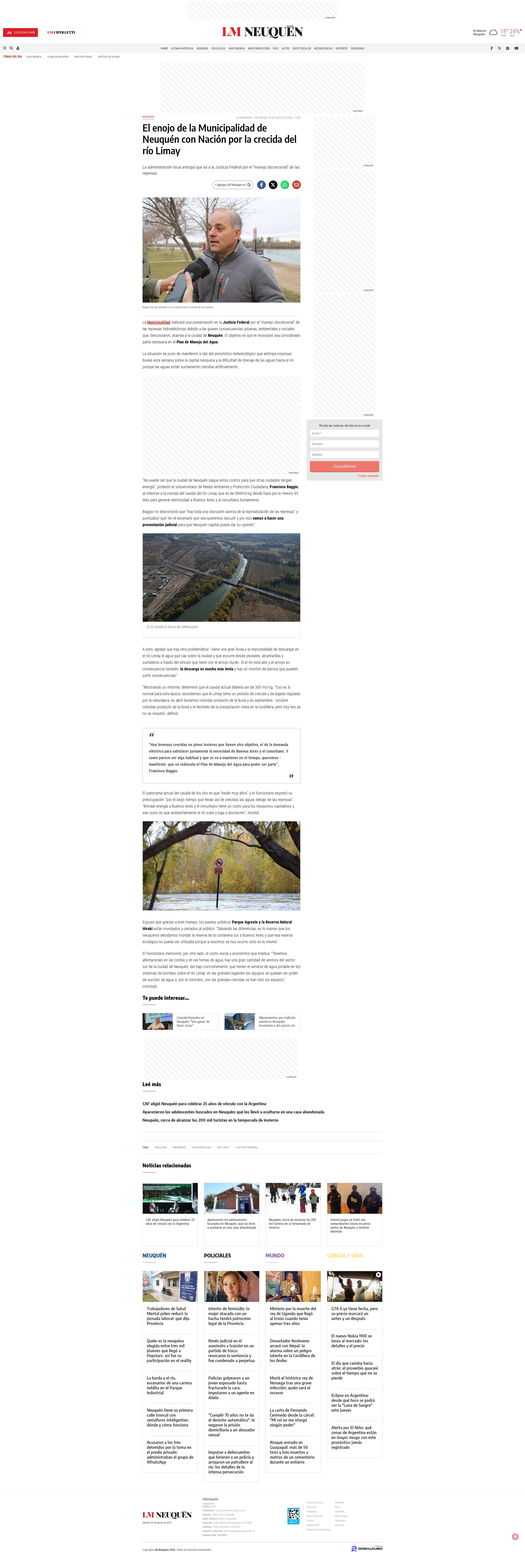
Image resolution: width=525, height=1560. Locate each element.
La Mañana (244, 117)
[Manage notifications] (515, 1536)
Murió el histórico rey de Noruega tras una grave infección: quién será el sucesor (291, 1385)
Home (164, 48)
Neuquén (202, 48)
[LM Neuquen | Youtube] (516, 48)
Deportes (342, 48)
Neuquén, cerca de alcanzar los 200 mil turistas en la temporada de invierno (210, 1119)
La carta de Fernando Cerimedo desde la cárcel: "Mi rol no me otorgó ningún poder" (292, 1417)
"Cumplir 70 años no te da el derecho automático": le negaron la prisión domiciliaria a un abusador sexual (231, 1424)
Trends (310, 1520)
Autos (285, 48)
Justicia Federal (246, 1147)
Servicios (339, 1525)
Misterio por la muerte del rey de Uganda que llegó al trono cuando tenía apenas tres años (293, 1316)
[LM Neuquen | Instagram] (508, 48)
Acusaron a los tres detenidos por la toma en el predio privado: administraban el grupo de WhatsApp (170, 1452)
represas (179, 1147)
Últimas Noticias (182, 48)
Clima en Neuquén (57, 56)
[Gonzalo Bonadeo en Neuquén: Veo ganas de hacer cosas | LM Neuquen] (158, 1021)
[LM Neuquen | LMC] (61, 32)
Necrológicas (323, 48)
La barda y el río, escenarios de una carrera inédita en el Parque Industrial (169, 1385)
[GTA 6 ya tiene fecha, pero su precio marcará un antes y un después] (354, 1286)
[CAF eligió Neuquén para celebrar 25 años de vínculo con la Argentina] (170, 1198)
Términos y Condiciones (318, 1529)
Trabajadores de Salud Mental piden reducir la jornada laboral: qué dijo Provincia (168, 1316)
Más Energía (237, 48)
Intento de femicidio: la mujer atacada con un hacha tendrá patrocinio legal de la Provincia (229, 1316)
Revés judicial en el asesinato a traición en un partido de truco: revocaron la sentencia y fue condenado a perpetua (231, 1350)
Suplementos (313, 1525)
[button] (4, 48)
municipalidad (201, 1147)
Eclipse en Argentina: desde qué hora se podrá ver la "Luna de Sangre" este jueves (353, 1403)
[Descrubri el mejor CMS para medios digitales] (367, 1552)
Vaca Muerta (33, 56)
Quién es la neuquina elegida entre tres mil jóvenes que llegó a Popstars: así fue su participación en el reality (169, 1350)
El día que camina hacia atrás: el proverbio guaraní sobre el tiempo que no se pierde (354, 1370)
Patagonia (357, 48)
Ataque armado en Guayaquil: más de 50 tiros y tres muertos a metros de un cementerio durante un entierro (292, 1452)
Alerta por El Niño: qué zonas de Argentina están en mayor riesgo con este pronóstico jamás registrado (354, 1437)
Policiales (218, 48)
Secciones (340, 1520)
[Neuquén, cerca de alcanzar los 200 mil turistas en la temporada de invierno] (293, 1198)
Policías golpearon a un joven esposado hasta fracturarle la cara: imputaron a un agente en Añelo (231, 1387)
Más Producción (259, 48)
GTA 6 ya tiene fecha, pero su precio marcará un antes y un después (354, 1313)
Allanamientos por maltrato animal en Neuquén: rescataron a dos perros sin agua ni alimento (277, 1023)
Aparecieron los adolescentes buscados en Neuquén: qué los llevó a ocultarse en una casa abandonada (233, 1111)
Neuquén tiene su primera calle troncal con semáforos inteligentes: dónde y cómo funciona (170, 1417)
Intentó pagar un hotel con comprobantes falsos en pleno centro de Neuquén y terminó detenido (350, 1226)
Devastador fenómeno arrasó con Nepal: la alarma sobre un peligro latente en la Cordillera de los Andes (292, 1350)
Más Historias (83, 56)
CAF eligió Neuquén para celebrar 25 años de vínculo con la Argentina (204, 1103)
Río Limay (223, 1147)
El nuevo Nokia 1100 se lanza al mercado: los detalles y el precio (351, 1340)
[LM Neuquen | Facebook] (492, 48)
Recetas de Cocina (109, 56)
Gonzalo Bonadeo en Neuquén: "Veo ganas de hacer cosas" (193, 1021)
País (275, 48)
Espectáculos (302, 48)
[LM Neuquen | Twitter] (500, 48)
